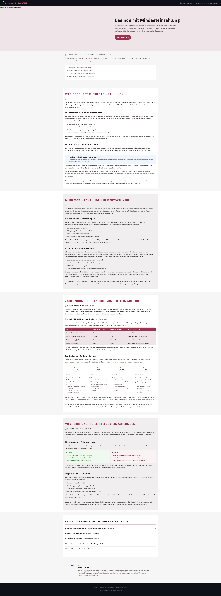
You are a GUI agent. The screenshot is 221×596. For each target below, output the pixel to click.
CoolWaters (21, 3)
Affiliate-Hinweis (198, 3)
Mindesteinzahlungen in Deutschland (80, 70)
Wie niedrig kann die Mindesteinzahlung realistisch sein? (82, 534)
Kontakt (189, 3)
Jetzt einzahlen (122, 37)
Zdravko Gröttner (83, 568)
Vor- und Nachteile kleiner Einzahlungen (81, 76)
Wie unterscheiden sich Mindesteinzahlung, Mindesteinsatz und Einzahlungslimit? (90, 528)
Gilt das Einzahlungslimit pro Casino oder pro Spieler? (82, 539)
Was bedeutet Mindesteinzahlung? (80, 68)
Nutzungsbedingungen (212, 3)
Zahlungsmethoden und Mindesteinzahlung (82, 73)
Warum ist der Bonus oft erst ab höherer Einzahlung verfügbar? (85, 544)
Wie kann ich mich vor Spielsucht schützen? (79, 549)
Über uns (182, 3)
